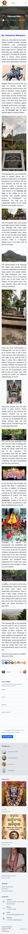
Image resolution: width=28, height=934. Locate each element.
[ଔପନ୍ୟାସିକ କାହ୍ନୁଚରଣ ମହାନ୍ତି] (14, 860)
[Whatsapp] (15, 662)
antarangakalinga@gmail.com (15, 914)
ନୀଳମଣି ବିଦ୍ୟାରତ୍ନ (12, 758)
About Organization (7, 887)
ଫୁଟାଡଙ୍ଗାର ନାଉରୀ (12, 751)
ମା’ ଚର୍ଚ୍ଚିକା (4, 809)
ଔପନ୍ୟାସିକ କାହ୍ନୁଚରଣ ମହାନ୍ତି (8, 875)
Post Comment (7, 736)
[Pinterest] (12, 662)
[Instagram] (18, 662)
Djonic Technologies (5, 930)
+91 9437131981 (11, 909)
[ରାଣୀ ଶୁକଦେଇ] (4, 770)
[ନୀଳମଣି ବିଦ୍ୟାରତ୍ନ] (4, 758)
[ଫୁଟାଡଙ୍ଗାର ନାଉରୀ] (4, 751)
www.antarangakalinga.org (14, 920)
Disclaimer (23, 929)
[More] (24, 662)
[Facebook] (3, 662)
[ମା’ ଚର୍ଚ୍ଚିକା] (14, 793)
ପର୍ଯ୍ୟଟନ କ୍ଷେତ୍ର (22, 20)
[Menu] (25, 3)
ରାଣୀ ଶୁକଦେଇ (11, 770)
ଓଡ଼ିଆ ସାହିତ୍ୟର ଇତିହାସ (7, 842)
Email (4, 697)
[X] (6, 662)
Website (4, 704)
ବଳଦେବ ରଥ (11, 764)
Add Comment (6, 712)
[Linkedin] (9, 662)
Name (4, 689)
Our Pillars (5, 889)
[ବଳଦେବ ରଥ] (4, 764)
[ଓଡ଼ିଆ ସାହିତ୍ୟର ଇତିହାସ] (14, 826)
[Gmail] (21, 662)
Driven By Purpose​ (7, 891)
